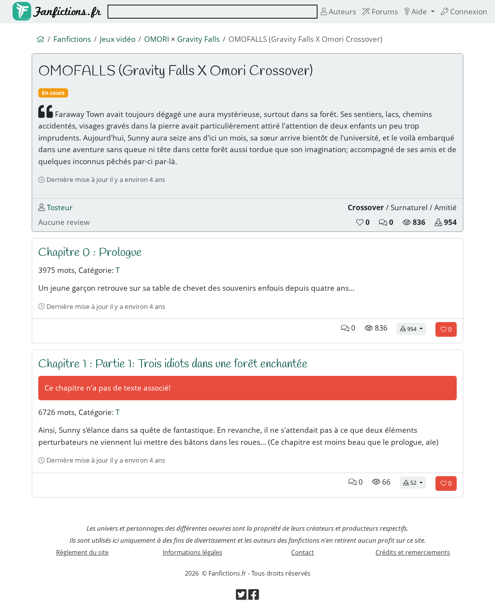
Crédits (413, 552)
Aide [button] (419, 12)
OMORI (156, 39)
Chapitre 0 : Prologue (90, 253)
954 (416, 329)
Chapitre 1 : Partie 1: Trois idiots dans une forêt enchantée (172, 364)
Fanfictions (72, 39)
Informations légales (192, 552)
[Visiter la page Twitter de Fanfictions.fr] (242, 597)
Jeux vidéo (117, 39)
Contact (302, 552)
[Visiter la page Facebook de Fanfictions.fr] (253, 597)
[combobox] (212, 12)
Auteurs (341, 12)
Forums (384, 12)
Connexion (467, 12)
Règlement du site (82, 552)
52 (417, 482)
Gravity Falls (198, 39)
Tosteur (60, 207)
